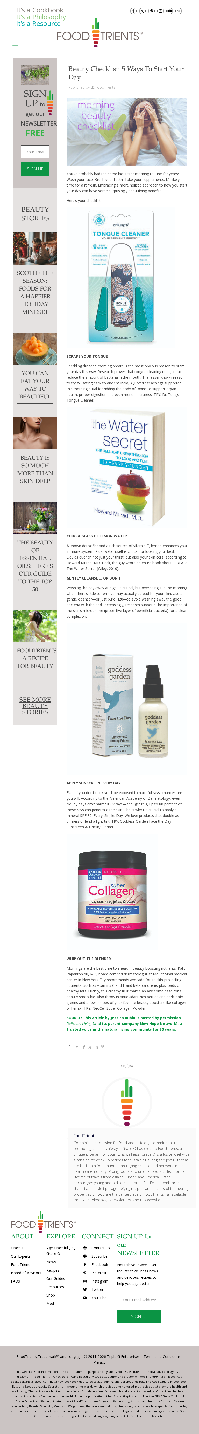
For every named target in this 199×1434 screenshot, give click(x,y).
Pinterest (98, 1272)
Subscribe (99, 1256)
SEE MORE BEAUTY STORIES (35, 706)
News (51, 1261)
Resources (55, 1286)
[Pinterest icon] (151, 11)
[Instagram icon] (160, 11)
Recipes (52, 1270)
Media (51, 1303)
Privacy (99, 1362)
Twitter (96, 1289)
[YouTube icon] (169, 11)
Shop (50, 1295)
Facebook (99, 1264)
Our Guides (55, 1278)
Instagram (99, 1281)
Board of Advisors (26, 1272)
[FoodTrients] (99, 32)
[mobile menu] (15, 46)
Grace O (18, 1247)
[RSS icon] (178, 11)
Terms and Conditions (162, 1356)
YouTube (98, 1297)
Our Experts (21, 1256)
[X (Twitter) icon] (142, 11)
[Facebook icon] (133, 11)
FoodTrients (105, 87)
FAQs (15, 1281)
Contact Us (100, 1247)
